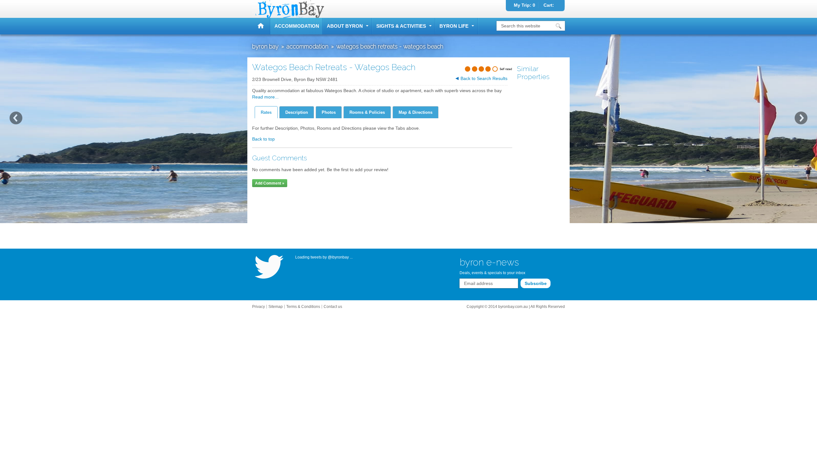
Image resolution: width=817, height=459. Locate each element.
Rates (266, 112)
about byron (345, 26)
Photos (329, 112)
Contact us (333, 306)
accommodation (296, 26)
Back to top (263, 139)
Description (296, 112)
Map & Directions (415, 112)
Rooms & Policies (367, 112)
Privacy (258, 306)
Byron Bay (261, 26)
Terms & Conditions (303, 306)
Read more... (265, 96)
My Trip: (524, 5)
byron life (453, 26)
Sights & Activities (401, 26)
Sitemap (275, 306)
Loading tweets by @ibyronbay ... (324, 257)
